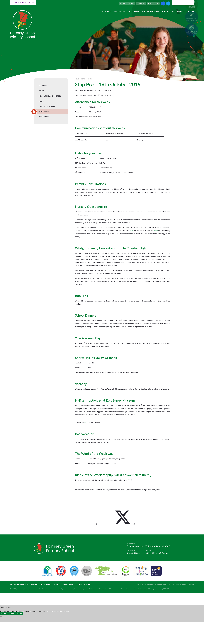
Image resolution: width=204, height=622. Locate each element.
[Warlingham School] (191, 17)
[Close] (1, 616)
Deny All (19, 613)
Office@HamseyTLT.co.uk (157, 553)
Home (77, 79)
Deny (12, 613)
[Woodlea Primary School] (191, 29)
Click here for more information (57, 611)
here (131, 230)
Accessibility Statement (41, 585)
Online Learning (126, 3)
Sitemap (57, 585)
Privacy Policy (69, 585)
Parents (140, 3)
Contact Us (153, 3)
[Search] (190, 2)
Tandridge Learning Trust (23, 3)
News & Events (86, 79)
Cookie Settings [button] (84, 585)
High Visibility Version (19, 585)
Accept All (4, 613)
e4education (188, 585)
